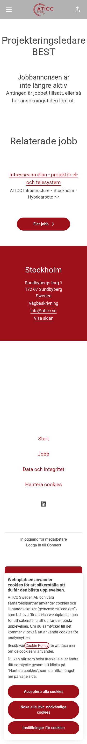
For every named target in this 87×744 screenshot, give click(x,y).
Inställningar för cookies (43, 727)
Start (43, 439)
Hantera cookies (43, 484)
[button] (77, 9)
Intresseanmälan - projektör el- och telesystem (43, 178)
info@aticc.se (43, 310)
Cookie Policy (36, 645)
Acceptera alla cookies (43, 691)
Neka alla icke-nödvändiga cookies (43, 710)
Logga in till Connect (43, 545)
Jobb (43, 454)
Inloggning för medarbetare (43, 539)
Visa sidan (43, 318)
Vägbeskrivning (43, 303)
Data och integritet (43, 469)
